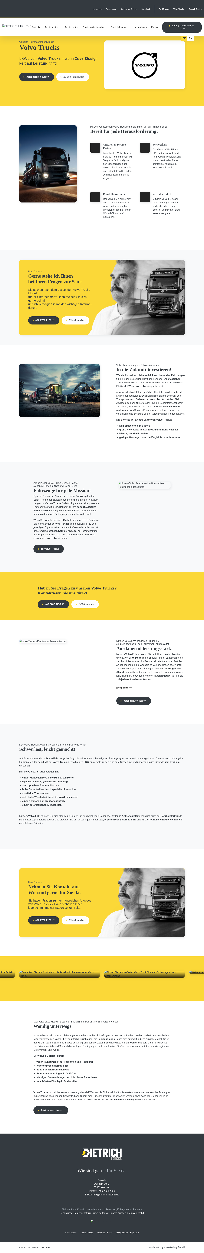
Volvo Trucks (178, 9)
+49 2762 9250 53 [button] (54, 604)
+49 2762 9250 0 (106, 1191)
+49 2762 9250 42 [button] (45, 320)
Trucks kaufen (51, 27)
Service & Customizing (93, 27)
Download (145, 9)
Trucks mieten (71, 27)
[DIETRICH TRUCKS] (17, 26)
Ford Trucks (164, 9)
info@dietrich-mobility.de (106, 1194)
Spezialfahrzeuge (119, 27)
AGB (48, 1247)
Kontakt (154, 27)
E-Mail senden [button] (76, 320)
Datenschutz (111, 9)
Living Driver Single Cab (127, 1232)
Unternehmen (140, 27)
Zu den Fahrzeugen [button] (73, 77)
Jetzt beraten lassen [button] (37, 77)
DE (184, 38)
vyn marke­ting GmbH (173, 1247)
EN (190, 38)
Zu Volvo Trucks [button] (50, 549)
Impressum (97, 9)
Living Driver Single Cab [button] (183, 27)
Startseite (36, 27)
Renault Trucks (195, 9)
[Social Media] (90, 1202)
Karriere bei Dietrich (129, 9)
